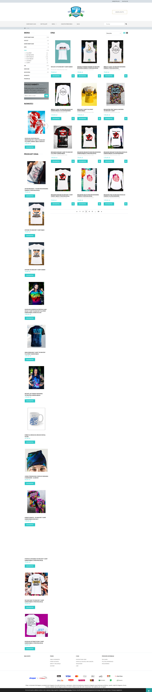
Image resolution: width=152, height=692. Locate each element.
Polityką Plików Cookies (65, 690)
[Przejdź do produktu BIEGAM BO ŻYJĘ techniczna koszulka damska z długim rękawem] (115, 179)
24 (98, 211)
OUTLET (26, 40)
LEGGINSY (28, 60)
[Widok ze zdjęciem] (124, 32)
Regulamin (104, 659)
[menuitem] (31, 24)
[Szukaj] (126, 24)
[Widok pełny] (127, 32)
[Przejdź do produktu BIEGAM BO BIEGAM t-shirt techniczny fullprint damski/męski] (63, 136)
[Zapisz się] (46, 95)
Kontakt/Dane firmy (81, 659)
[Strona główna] (76, 12)
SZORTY (28, 62)
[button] (73, 75)
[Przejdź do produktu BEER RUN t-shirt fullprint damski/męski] (89, 94)
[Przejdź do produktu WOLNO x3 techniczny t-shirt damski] (63, 51)
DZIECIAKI (26, 69)
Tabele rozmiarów (55, 659)
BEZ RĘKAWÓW (30, 55)
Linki (77, 666)
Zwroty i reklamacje (55, 663)
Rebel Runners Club (62, 69)
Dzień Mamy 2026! (29, 37)
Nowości (26, 75)
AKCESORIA (27, 72)
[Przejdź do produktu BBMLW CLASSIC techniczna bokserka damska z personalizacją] (115, 51)
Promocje (27, 78)
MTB (25, 47)
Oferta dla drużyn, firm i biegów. (84, 661)
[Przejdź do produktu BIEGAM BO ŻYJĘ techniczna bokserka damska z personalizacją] (89, 179)
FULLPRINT (29, 53)
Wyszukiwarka (105, 663)
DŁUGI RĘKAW (29, 59)
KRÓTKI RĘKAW (30, 57)
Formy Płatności (54, 661)
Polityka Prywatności (107, 661)
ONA (25, 50)
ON (25, 65)
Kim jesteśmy (79, 663)
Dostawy (52, 666)
